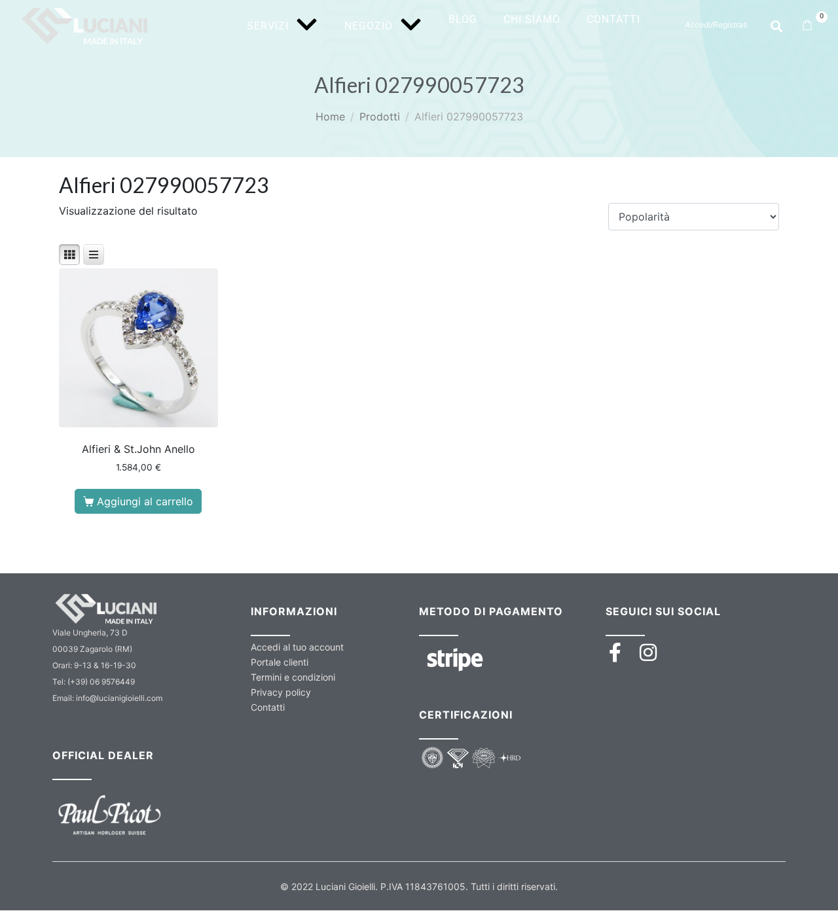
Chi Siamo (531, 19)
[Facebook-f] (615, 652)
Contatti (613, 19)
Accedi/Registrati (716, 24)
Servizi (268, 26)
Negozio (368, 26)
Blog (462, 19)
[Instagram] (648, 652)
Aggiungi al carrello (145, 501)
